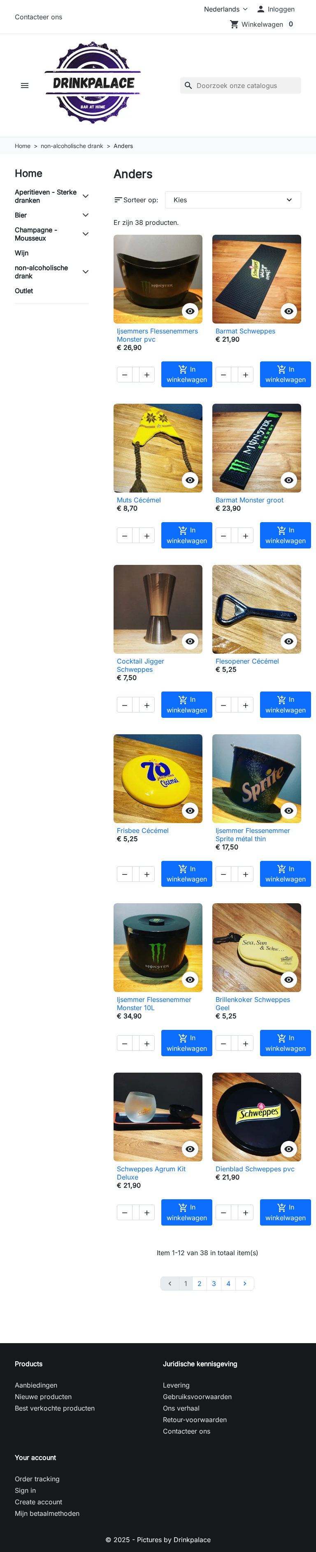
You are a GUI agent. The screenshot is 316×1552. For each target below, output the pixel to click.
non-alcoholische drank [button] (41, 272)
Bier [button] (21, 215)
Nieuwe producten (43, 1396)
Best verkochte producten (55, 1408)
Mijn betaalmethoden (47, 1513)
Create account (38, 1502)
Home (28, 173)
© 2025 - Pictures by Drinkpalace (158, 1540)
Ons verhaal (181, 1408)
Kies (234, 200)
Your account (35, 1457)
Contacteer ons (38, 17)
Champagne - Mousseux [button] (36, 234)
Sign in (25, 1490)
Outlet (24, 291)
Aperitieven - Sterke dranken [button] (46, 196)
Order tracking (37, 1479)
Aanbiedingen (36, 1385)
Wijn (21, 253)
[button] (275, 9)
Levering (176, 1385)
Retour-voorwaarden (195, 1420)
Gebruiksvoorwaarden (197, 1396)
